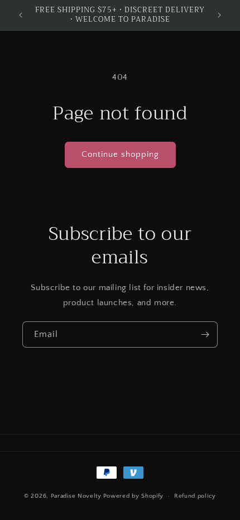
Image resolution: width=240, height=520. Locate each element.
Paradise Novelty (76, 496)
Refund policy (195, 496)
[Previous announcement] (20, 15)
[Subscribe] (205, 334)
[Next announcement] (219, 15)
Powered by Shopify (133, 496)
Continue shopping (120, 154)
